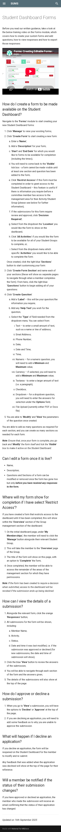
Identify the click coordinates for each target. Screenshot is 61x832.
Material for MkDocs (20, 829)
